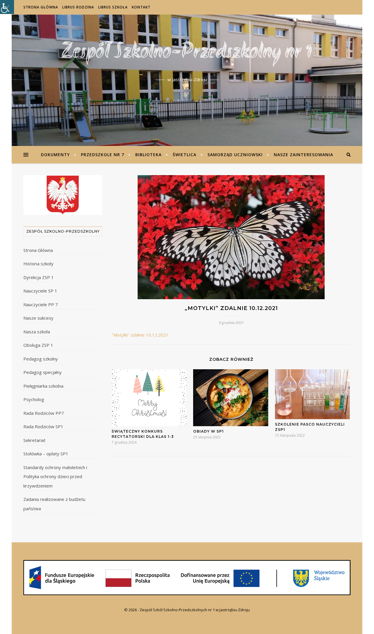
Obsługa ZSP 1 (38, 345)
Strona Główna (38, 250)
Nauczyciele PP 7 (40, 304)
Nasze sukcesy (38, 318)
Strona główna (40, 7)
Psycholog (33, 399)
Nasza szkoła (36, 332)
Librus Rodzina (78, 7)
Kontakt (141, 7)
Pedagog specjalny (42, 372)
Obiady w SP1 (208, 431)
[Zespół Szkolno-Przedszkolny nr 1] (187, 577)
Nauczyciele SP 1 (40, 291)
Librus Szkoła (113, 7)
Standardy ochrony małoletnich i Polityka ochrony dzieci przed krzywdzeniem (55, 476)
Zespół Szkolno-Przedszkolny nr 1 (187, 52)
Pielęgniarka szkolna (43, 386)
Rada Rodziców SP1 (43, 426)
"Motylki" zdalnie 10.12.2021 (140, 335)
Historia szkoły (38, 264)
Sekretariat (34, 440)
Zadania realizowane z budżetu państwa (54, 503)
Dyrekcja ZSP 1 (38, 277)
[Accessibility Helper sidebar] (7, 7)
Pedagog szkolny (40, 359)
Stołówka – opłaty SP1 (45, 454)
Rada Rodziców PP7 (43, 413)
